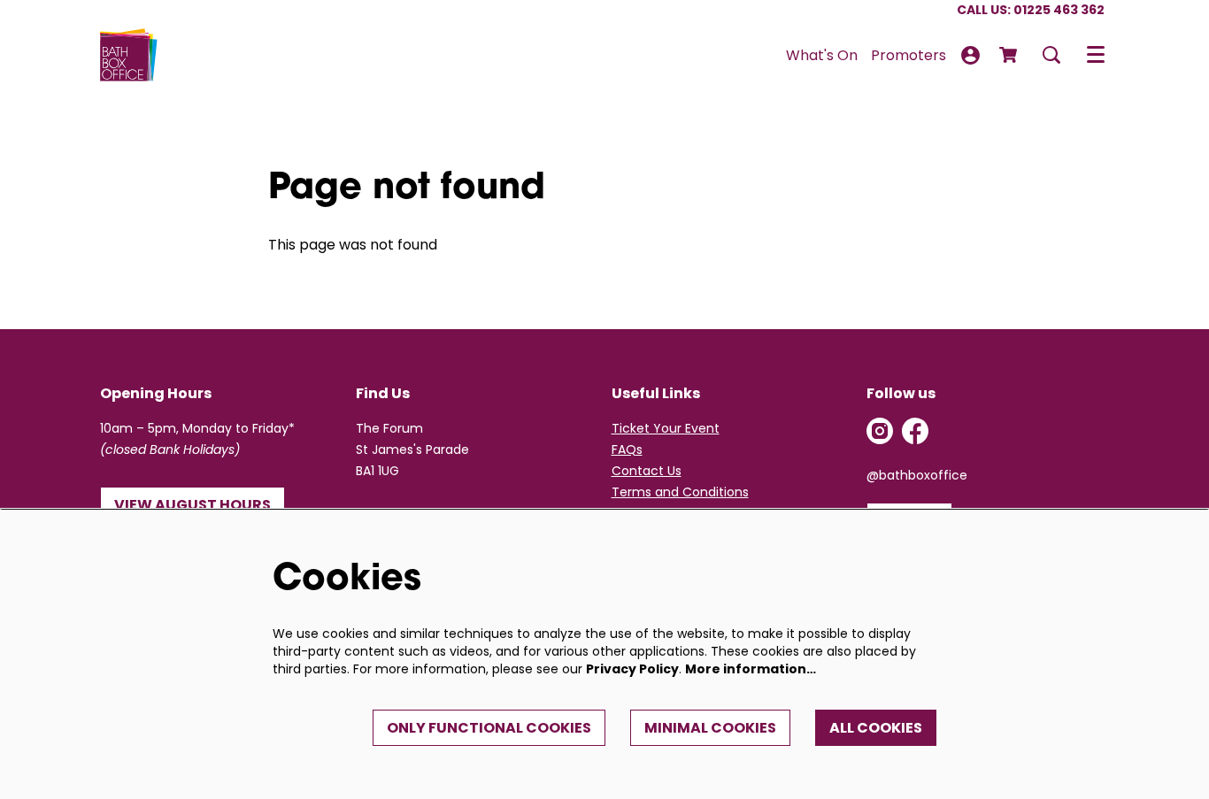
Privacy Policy (632, 669)
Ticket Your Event (666, 428)
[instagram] (879, 431)
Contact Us (647, 471)
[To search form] (1051, 55)
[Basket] (1010, 55)
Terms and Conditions (680, 492)
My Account (970, 55)
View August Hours (192, 505)
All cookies (875, 728)
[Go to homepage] (129, 54)
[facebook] (915, 431)
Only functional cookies (489, 728)
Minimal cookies (710, 728)
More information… (750, 669)
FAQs (627, 449)
